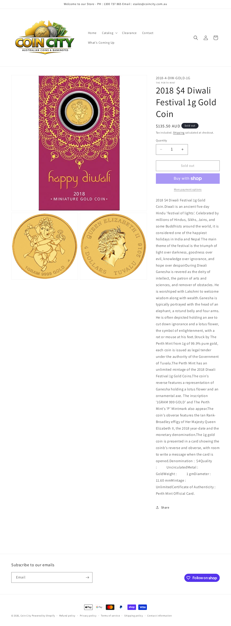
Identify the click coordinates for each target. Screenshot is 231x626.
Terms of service (110, 615)
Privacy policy (88, 615)
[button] (109, 33)
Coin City (26, 615)
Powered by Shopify (43, 615)
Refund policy (67, 615)
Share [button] (165, 507)
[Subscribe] (87, 577)
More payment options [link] (188, 189)
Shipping (179, 132)
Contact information (159, 615)
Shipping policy (133, 615)
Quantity (161, 140)
